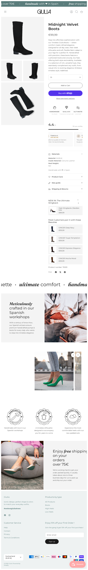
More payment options (65, 98)
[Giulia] (44, 12)
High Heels (49, 513)
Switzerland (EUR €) (10, 562)
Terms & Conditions (11, 542)
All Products (50, 506)
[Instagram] (9, 520)
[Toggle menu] (6, 11)
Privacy (7, 539)
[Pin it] (65, 272)
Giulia (10, 568)
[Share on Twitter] (60, 272)
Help (6, 532)
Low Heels (49, 516)
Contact (7, 535)
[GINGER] (53, 229)
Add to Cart (65, 85)
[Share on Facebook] (56, 272)
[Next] (78, 199)
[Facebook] (5, 520)
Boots (47, 510)
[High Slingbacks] (53, 210)
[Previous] (78, 202)
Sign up (52, 546)
